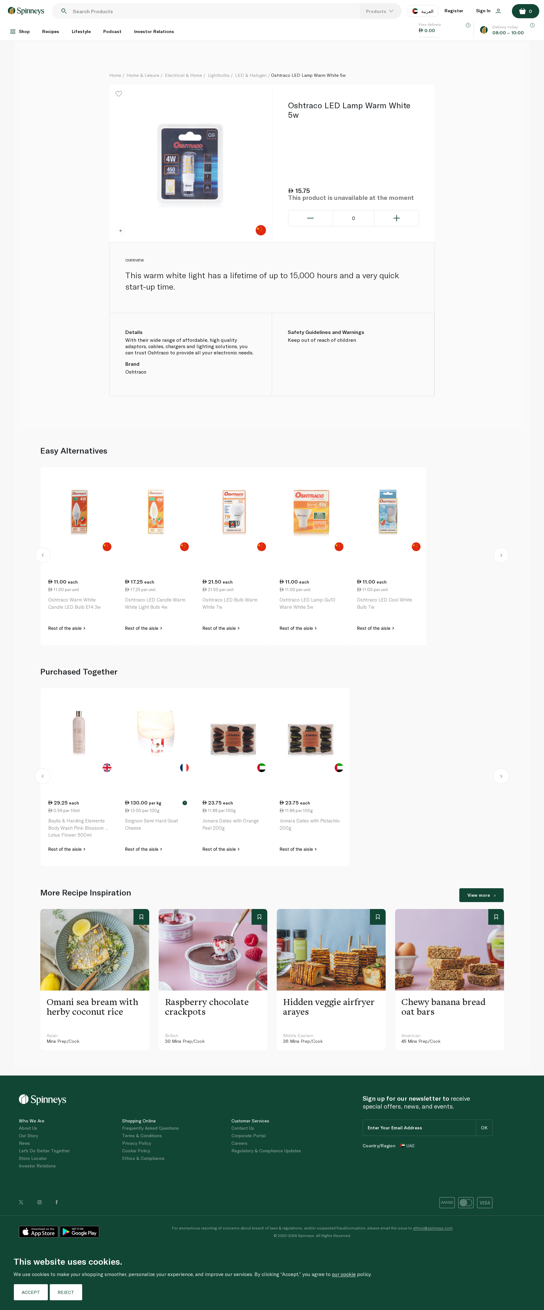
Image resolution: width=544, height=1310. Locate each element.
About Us (28, 1128)
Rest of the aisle (65, 628)
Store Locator (33, 1158)
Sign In (484, 10)
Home (115, 75)
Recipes (50, 31)
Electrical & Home (183, 75)
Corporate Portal (248, 1135)
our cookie (344, 1274)
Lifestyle (81, 31)
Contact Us (242, 1128)
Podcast (112, 31)
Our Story (28, 1135)
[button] (43, 556)
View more (479, 895)
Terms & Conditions (142, 1135)
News (24, 1143)
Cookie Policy (136, 1150)
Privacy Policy (136, 1143)
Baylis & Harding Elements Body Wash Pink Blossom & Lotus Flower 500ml (78, 828)
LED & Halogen (251, 75)
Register (454, 10)
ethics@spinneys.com (433, 1228)
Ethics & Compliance (143, 1158)
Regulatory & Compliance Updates (266, 1150)
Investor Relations (154, 31)
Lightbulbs (219, 75)
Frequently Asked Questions (150, 1128)
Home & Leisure (143, 75)
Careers (239, 1143)
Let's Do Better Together (44, 1150)
